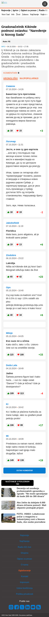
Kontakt (24, 576)
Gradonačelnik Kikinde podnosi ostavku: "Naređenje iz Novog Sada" (23, 30)
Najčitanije (34, 14)
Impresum (24, 582)
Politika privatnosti (24, 594)
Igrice (15, 10)
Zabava (25, 14)
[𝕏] (22, 607)
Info (12, 14)
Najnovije (6, 10)
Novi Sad (6, 14)
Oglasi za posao (29, 10)
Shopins (24, 553)
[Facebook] (16, 607)
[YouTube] (33, 607)
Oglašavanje (24, 570)
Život (18, 14)
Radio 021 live (24, 547)
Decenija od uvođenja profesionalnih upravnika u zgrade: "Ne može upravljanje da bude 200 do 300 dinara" (32, 492)
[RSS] (38, 607)
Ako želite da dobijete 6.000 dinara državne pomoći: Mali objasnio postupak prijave (31, 505)
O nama (24, 565)
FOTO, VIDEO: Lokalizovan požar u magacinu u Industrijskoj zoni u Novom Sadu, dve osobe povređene (31, 518)
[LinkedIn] (27, 607)
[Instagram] (11, 607)
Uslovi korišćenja (25, 588)
